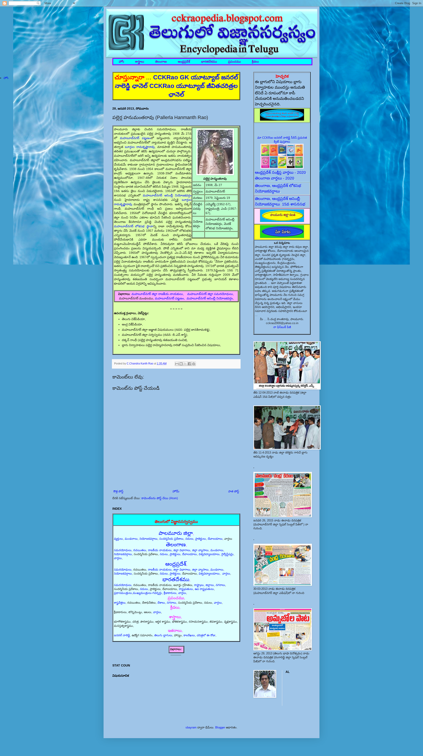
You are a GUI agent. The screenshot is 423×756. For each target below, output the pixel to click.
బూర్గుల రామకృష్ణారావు (140, 147)
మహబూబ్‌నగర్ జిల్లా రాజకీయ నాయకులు (157, 294)
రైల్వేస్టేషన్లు (227, 554)
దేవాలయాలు (215, 538)
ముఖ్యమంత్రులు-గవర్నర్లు (147, 593)
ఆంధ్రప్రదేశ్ (184, 61)
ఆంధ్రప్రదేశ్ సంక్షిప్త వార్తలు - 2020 (280, 172)
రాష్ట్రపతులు (186, 589)
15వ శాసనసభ (293, 204)
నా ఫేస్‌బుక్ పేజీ (282, 327)
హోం (121, 61)
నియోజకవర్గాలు (148, 538)
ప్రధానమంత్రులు (123, 593)
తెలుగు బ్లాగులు (163, 635)
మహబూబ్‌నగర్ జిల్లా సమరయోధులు (210, 294)
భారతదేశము (209, 61)
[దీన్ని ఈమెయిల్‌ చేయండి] (177, 364)
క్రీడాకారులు (170, 593)
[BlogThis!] (181, 364)
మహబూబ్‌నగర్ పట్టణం (135, 138)
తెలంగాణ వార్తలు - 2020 (274, 178)
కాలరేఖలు (189, 635)
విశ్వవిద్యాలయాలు (209, 554)
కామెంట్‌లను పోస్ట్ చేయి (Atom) (159, 498)
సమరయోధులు (123, 550)
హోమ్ (176, 491)
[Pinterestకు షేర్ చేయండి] (193, 364)
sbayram (191, 727)
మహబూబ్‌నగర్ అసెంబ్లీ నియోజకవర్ (210, 298)
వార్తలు (118, 558)
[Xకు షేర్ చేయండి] (185, 364)
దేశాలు (161, 602)
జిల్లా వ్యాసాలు (200, 550)
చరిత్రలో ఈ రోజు (206, 635)
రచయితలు (139, 550)
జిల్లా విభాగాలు (181, 550)
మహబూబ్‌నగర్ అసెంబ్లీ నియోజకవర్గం (167, 195)
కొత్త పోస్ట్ (118, 491)
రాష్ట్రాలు (199, 585)
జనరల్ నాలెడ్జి (122, 635)
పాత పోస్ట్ (233, 491)
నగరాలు (220, 585)
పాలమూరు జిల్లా (176, 533)
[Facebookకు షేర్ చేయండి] (189, 364)
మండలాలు (131, 538)
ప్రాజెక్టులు (200, 538)
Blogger (220, 727)
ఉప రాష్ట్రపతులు (204, 589)
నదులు (189, 538)
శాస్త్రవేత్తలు (120, 602)
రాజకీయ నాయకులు (160, 550)
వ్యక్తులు (118, 538)
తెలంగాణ (161, 61)
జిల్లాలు (210, 585)
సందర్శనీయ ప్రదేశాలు (171, 538)
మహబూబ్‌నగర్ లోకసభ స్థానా (133, 226)
